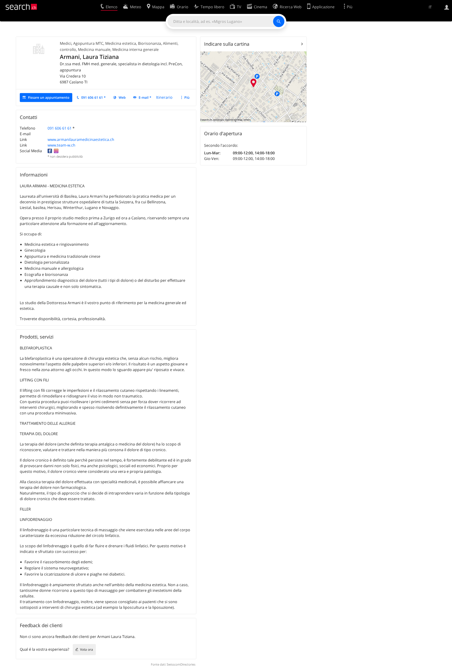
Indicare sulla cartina (226, 44)
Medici (65, 43)
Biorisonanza (149, 43)
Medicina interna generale (135, 49)
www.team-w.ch (61, 145)
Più (187, 97)
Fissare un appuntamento (48, 97)
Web (122, 97)
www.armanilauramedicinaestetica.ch (81, 139)
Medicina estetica (120, 43)
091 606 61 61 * (93, 97)
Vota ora (86, 649)
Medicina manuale (94, 49)
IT (430, 7)
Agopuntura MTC (88, 43)
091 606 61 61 (60, 128)
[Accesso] (446, 7)
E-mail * (145, 97)
